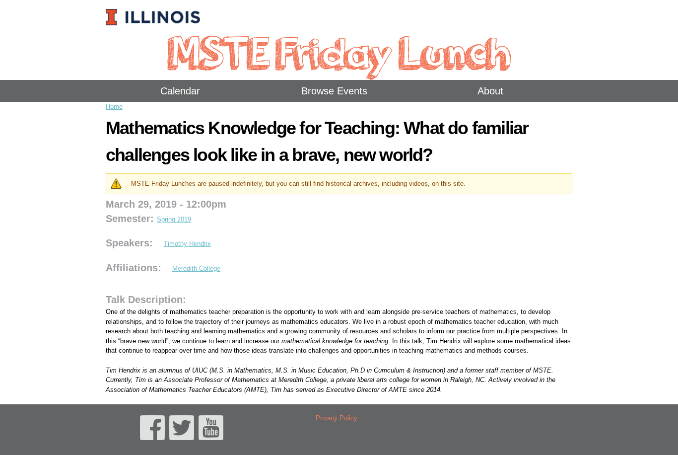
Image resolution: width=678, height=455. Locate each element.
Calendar (180, 90)
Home (114, 106)
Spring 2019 (174, 219)
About (490, 90)
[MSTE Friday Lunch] (155, 12)
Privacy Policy (336, 418)
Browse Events (334, 90)
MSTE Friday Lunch (339, 52)
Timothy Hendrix (187, 243)
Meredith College (196, 268)
